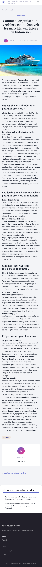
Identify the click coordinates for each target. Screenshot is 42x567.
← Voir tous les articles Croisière (14, 473)
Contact (4, 554)
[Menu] (38, 2)
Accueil (4, 10)
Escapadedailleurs (11, 525)
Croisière (11, 10)
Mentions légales (7, 551)
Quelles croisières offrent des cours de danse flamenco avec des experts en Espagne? (21, 498)
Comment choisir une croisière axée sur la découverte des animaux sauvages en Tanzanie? (20, 506)
